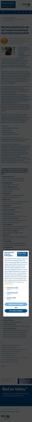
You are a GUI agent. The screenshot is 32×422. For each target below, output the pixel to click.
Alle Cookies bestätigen (16, 311)
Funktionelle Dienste (12, 292)
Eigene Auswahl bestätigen (16, 304)
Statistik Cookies (11, 297)
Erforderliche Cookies (12, 288)
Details (8, 289)
